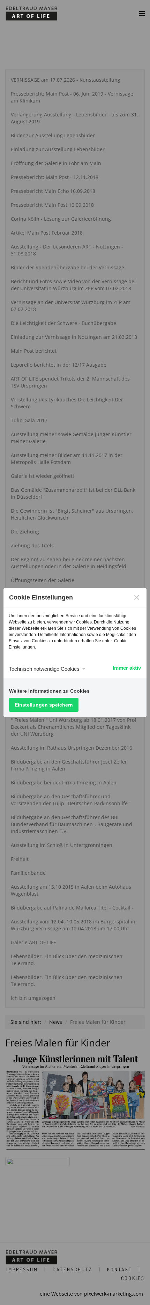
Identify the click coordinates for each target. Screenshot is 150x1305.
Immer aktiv (127, 668)
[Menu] (142, 13)
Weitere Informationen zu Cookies (49, 691)
